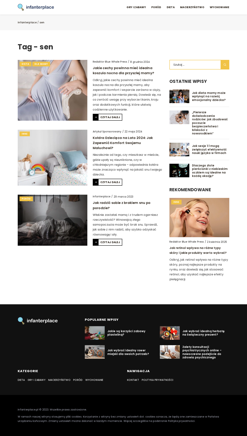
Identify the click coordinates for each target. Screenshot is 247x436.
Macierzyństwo (192, 7)
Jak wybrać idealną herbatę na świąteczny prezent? (203, 332)
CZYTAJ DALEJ (110, 117)
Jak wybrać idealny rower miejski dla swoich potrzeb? (128, 352)
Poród (156, 7)
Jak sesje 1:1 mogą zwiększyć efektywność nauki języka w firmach (209, 149)
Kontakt (133, 380)
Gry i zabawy (136, 7)
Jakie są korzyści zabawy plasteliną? (126, 332)
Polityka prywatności (157, 380)
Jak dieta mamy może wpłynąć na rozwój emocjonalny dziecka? (209, 96)
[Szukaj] (225, 64)
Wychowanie (219, 7)
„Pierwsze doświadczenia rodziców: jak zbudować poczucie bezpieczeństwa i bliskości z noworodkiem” (210, 123)
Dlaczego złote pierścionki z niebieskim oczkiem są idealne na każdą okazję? (210, 171)
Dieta (171, 7)
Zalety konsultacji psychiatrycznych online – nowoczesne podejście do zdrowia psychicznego (202, 352)
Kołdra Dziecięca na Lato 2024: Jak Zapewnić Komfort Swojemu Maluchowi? (123, 143)
